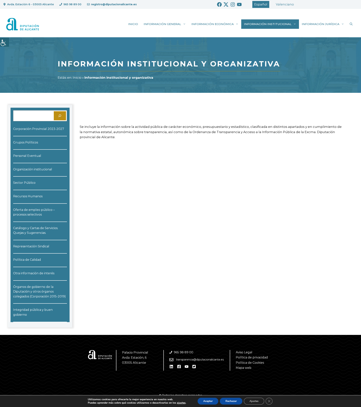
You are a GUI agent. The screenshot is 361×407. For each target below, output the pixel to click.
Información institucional (267, 24)
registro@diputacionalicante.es (114, 4)
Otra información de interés (33, 273)
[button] (351, 24)
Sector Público (24, 182)
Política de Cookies (250, 362)
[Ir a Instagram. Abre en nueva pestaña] (232, 4)
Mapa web (243, 368)
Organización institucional (32, 169)
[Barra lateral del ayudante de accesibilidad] (4, 42)
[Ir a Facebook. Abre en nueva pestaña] (219, 4)
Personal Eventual (27, 156)
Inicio (133, 24)
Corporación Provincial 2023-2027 (38, 129)
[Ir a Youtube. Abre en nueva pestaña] (239, 4)
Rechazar (231, 401)
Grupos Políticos (25, 142)
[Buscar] (60, 115)
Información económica (212, 24)
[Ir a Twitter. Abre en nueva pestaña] (226, 4)
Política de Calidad (27, 259)
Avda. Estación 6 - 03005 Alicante (30, 4)
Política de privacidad (252, 357)
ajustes (181, 403)
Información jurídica (320, 24)
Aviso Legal (244, 352)
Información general (162, 24)
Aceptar (208, 401)
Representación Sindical (31, 246)
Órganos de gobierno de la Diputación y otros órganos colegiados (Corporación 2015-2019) (39, 291)
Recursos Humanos (27, 196)
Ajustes (254, 401)
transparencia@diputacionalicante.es (200, 359)
